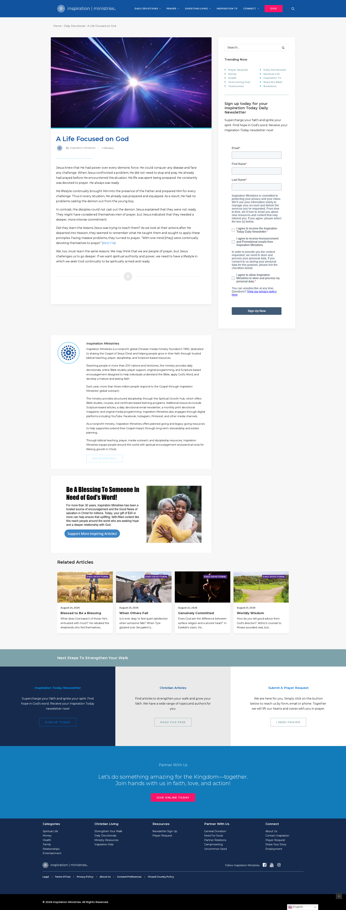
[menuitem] (147, 8)
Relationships (51, 849)
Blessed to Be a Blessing (81, 613)
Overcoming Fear (239, 82)
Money (232, 73)
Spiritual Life (271, 73)
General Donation (215, 831)
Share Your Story (275, 844)
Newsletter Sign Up (164, 831)
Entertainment (52, 853)
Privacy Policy (85, 876)
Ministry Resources (106, 840)
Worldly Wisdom (250, 613)
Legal (46, 876)
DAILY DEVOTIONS (146, 8)
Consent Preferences (129, 876)
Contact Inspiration (277, 835)
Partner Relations (215, 840)
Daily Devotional (74, 26)
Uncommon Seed (215, 849)
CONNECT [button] (249, 8)
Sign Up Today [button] (58, 722)
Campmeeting (213, 844)
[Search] (257, 47)
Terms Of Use (62, 876)
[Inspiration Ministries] (86, 8)
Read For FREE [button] (173, 722)
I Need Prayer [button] (288, 722)
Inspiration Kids (103, 844)
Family (47, 844)
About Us (271, 831)
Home (57, 26)
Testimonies (236, 86)
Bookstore (270, 86)
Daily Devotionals (274, 69)
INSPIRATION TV (227, 8)
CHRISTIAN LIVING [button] (196, 8)
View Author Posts (104, 458)
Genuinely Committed (196, 613)
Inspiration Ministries (82, 147)
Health (232, 77)
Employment (273, 849)
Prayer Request (238, 69)
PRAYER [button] (171, 8)
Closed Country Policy (161, 876)
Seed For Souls (213, 835)
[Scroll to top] (339, 895)
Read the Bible (272, 82)
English (297, 906)
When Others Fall (133, 613)
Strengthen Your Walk (108, 831)
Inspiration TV (272, 77)
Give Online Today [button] (173, 797)
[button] (272, 8)
